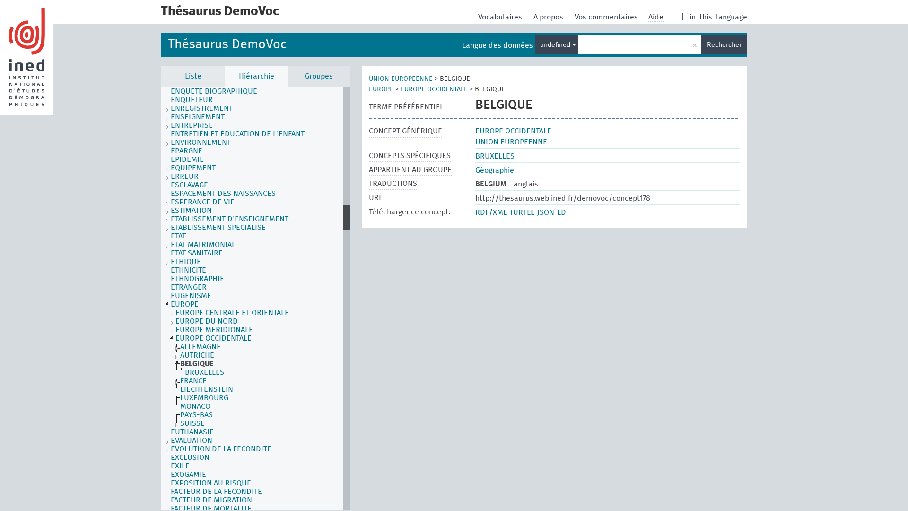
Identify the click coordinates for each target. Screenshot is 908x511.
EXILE (180, 466)
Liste (193, 76)
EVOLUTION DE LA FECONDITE (221, 449)
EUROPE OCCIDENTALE (213, 338)
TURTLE (522, 212)
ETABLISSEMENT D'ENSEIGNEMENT (229, 219)
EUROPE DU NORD (206, 321)
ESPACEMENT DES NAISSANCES (223, 193)
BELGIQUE (196, 364)
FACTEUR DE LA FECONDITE (216, 491)
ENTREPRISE (192, 125)
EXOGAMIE (188, 474)
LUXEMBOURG (204, 398)
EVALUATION (191, 440)
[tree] (255, 298)
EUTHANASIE (192, 432)
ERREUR (185, 176)
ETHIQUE (186, 261)
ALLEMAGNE (200, 347)
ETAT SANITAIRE (197, 253)
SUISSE (192, 423)
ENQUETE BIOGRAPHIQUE (214, 91)
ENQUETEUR (192, 100)
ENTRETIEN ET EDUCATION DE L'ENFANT (238, 134)
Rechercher (724, 45)
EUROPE (185, 304)
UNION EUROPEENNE (401, 79)
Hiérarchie (256, 76)
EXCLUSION (190, 457)
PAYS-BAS (196, 415)
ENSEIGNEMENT (198, 117)
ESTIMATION (191, 210)
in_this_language (718, 17)
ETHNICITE (188, 270)
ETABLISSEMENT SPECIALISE (218, 227)
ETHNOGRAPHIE (197, 278)
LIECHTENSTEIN (206, 389)
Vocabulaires (501, 17)
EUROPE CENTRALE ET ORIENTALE (232, 313)
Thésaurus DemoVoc (227, 44)
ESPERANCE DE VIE (203, 202)
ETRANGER (189, 287)
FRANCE (193, 381)
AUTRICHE (197, 355)
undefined (556, 45)
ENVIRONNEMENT (201, 142)
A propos (549, 17)
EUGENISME (191, 296)
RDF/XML (491, 212)
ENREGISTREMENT (202, 108)
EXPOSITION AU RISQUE (211, 483)
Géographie (494, 170)
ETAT (178, 236)
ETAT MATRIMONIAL (203, 244)
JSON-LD (551, 212)
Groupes (319, 76)
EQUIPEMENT (193, 168)
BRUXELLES (204, 372)
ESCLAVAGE (189, 185)
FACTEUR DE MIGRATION (211, 500)
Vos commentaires (607, 17)
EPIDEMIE (187, 159)
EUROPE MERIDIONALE (214, 330)
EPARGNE (186, 151)
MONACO (195, 406)
